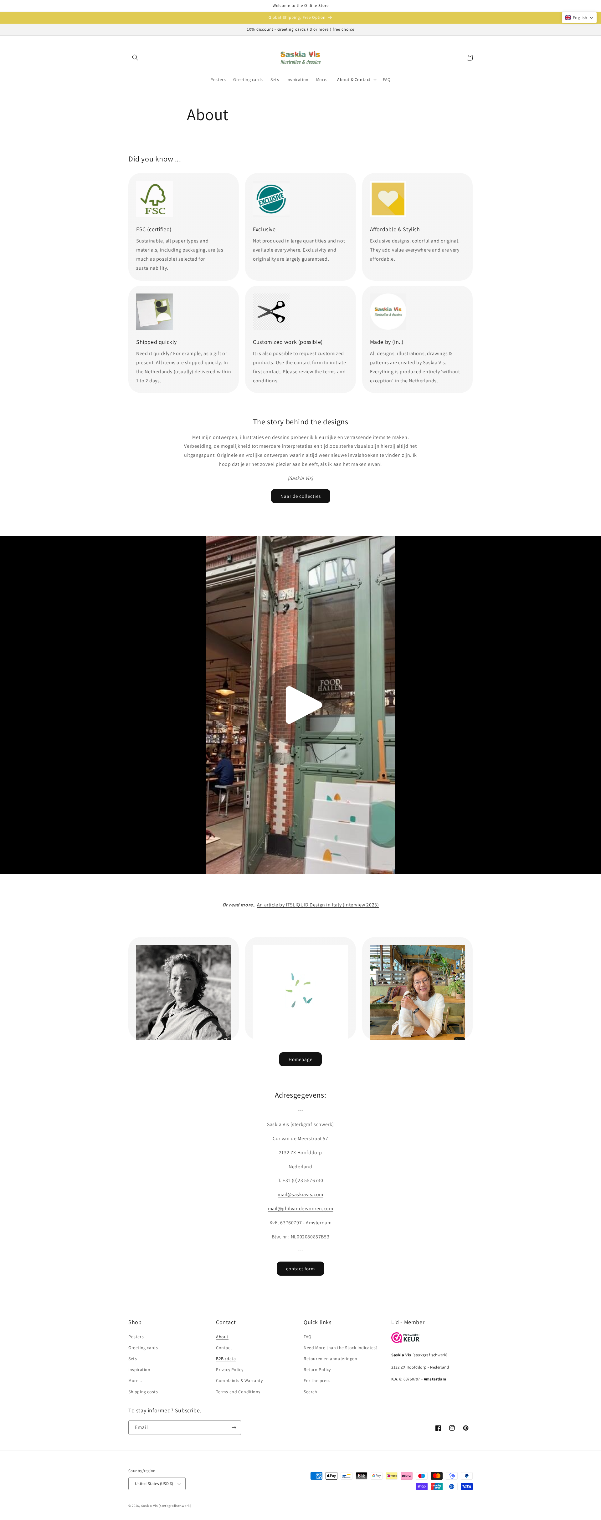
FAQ (307, 1336)
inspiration (139, 1369)
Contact (224, 1347)
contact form (300, 1269)
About (222, 1336)
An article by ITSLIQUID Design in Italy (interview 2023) (318, 904)
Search (310, 1392)
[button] (135, 57)
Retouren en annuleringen (330, 1358)
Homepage (300, 1059)
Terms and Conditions (238, 1392)
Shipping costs (143, 1392)
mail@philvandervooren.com (300, 1208)
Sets (132, 1358)
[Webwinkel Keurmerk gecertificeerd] (405, 1341)
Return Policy (317, 1369)
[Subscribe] (234, 1427)
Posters (136, 1336)
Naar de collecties (300, 496)
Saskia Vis (149, 1505)
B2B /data (226, 1358)
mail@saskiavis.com (300, 1194)
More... (135, 1380)
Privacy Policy (229, 1369)
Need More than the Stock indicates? (341, 1347)
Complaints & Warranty (239, 1380)
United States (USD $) (154, 1483)
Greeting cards (143, 1347)
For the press (317, 1380)
